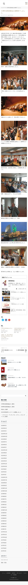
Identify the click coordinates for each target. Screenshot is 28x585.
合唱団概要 (8, 573)
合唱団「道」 (14, 577)
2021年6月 (3, 469)
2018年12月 (4, 510)
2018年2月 (3, 526)
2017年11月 (4, 534)
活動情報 (13, 573)
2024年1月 (3, 447)
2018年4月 (3, 523)
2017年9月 (3, 540)
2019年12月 (4, 488)
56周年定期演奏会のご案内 (7, 406)
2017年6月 (3, 548)
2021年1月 (3, 474)
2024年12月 (4, 433)
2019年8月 (3, 496)
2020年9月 (4, 482)
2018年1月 (3, 529)
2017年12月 (4, 532)
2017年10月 (4, 537)
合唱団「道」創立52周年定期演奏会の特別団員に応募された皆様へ (7, 336)
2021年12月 (4, 463)
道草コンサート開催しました (14, 369)
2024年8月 (4, 439)
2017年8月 (3, 542)
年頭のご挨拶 (4, 409)
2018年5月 (3, 521)
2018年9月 (3, 512)
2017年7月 (3, 545)
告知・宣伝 (8, 301)
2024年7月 (4, 442)
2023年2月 (4, 455)
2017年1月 (3, 551)
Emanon (16, 579)
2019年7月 (3, 499)
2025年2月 (4, 428)
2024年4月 (4, 444)
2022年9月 (4, 458)
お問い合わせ (19, 573)
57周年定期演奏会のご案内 (7, 404)
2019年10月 (4, 491)
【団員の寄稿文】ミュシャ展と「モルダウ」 (17, 377)
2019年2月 (3, 507)
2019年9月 (3, 493)
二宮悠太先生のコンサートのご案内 (17, 304)
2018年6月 (3, 518)
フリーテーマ (8, 295)
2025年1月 (3, 431)
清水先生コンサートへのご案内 (14, 362)
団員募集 (15, 574)
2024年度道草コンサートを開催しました (18, 292)
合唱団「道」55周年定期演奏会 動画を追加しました (18, 310)
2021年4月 (3, 472)
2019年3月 (3, 504)
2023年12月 (4, 450)
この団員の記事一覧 (21, 288)
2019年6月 (3, 502)
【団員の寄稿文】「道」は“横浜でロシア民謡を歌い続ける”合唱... (17, 386)
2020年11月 (4, 480)
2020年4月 (4, 485)
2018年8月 (3, 515)
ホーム (3, 573)
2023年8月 (4, 452)
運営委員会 (11, 15)
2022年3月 (4, 461)
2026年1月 (3, 425)
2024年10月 (4, 436)
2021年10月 (4, 466)
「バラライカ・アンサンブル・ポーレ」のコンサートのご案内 (18, 299)
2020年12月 (4, 477)
